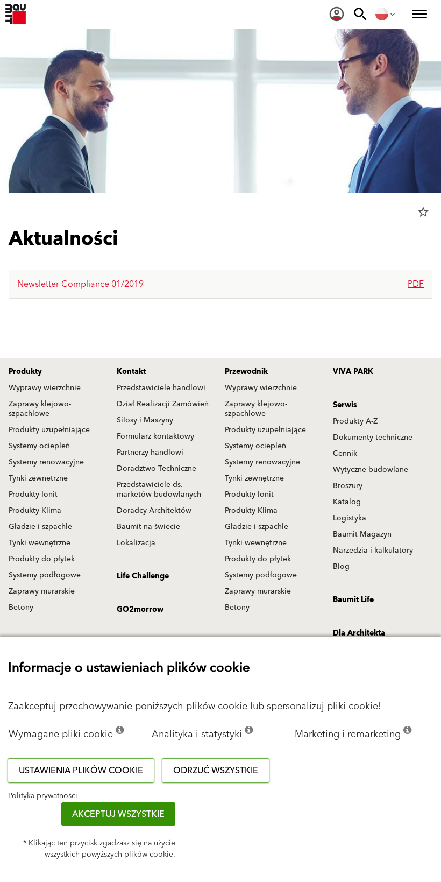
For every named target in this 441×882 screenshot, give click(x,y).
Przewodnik (246, 371)
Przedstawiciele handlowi (161, 388)
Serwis (345, 405)
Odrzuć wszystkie (215, 770)
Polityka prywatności (42, 795)
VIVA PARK (353, 371)
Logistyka (349, 518)
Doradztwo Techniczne (156, 468)
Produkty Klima (35, 510)
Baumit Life (353, 600)
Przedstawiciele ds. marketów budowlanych (159, 489)
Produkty (25, 371)
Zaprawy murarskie (42, 591)
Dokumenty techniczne (372, 437)
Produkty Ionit (33, 494)
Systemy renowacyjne (46, 462)
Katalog (347, 502)
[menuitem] (337, 14)
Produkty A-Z (355, 421)
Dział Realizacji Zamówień (163, 404)
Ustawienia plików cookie (81, 770)
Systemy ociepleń (39, 446)
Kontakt (131, 371)
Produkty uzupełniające (49, 430)
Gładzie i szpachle (40, 526)
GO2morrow (140, 609)
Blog (341, 566)
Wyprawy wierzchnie (45, 388)
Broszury (347, 485)
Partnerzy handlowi (150, 452)
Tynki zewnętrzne (38, 478)
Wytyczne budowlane (370, 469)
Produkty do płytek (42, 559)
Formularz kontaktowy (155, 436)
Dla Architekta (359, 633)
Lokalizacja (136, 543)
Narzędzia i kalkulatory (373, 550)
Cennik (345, 453)
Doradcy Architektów (154, 510)
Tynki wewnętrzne (39, 543)
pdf (416, 284)
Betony (21, 607)
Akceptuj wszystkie (118, 814)
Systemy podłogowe (45, 575)
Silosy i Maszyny (145, 420)
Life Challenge (143, 576)
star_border (423, 212)
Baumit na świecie (148, 526)
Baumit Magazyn (362, 534)
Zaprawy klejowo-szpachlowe (40, 409)
